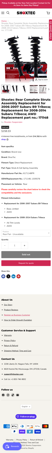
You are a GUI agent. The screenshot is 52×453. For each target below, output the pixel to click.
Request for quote (26, 263)
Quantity (4, 240)
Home (4, 21)
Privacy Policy (10, 340)
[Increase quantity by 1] (24, 245)
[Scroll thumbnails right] (48, 89)
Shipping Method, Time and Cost (17, 351)
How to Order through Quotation (18, 320)
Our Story (8, 305)
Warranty (8, 335)
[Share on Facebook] (3, 276)
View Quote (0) (50, 30)
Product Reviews (11, 310)
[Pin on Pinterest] (19, 276)
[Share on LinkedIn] (13, 276)
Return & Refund (11, 345)
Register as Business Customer (17, 315)
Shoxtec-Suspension (13, 122)
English (25, 406)
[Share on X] (8, 276)
